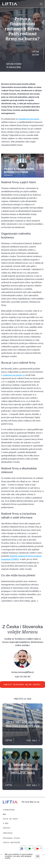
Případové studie (11, 838)
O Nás (5, 823)
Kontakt (6, 828)
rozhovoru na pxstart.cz (14, 375)
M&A (4, 814)
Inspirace (8, 833)
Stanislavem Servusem (28, 119)
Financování (9, 809)
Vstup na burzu (10, 819)
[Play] (22, 165)
